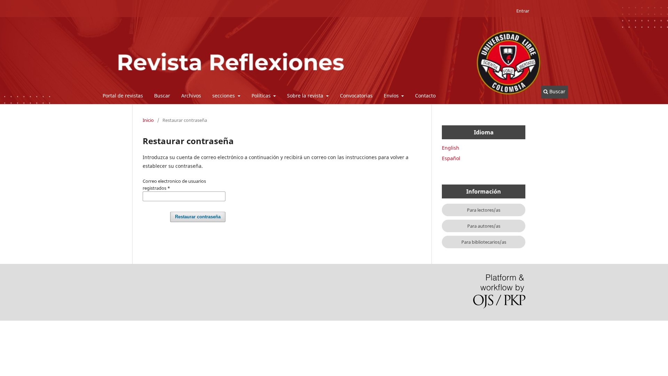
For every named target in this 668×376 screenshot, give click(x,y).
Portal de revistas (123, 95)
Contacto (425, 95)
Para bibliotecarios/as (483, 242)
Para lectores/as (483, 210)
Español (451, 158)
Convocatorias (356, 95)
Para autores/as (483, 226)
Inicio (148, 120)
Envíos (392, 95)
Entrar (522, 11)
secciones (224, 95)
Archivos (191, 95)
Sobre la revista (306, 95)
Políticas (262, 95)
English (450, 147)
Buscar (162, 95)
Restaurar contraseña (198, 216)
